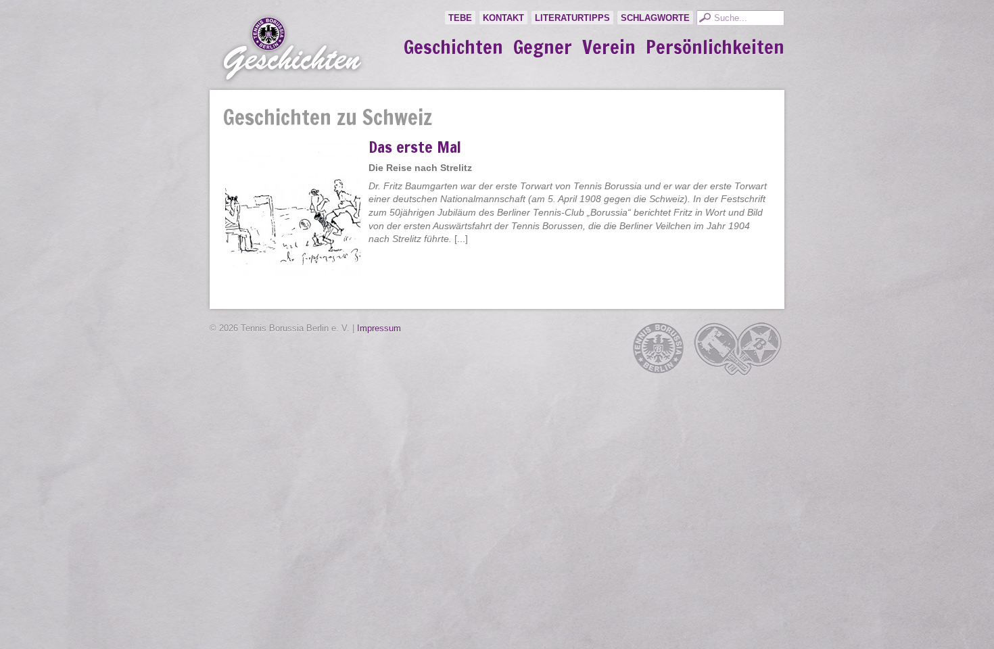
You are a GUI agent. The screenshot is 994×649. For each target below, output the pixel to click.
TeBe (460, 18)
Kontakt (503, 18)
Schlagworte (655, 18)
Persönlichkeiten (715, 47)
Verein (609, 47)
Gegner (542, 47)
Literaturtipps (572, 18)
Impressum (379, 328)
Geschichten (453, 47)
